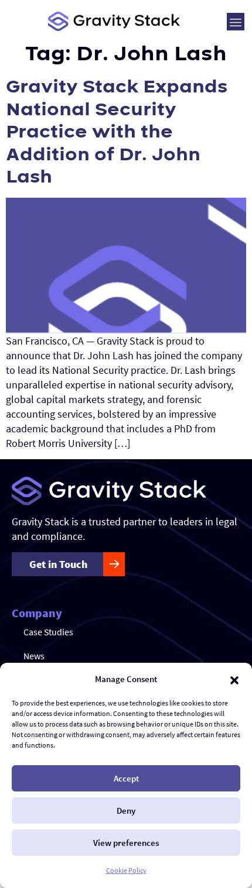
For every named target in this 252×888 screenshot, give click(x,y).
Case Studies (48, 632)
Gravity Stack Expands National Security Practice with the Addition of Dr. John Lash (116, 132)
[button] (234, 679)
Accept (126, 778)
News (34, 656)
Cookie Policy (126, 870)
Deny (126, 810)
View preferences (126, 842)
